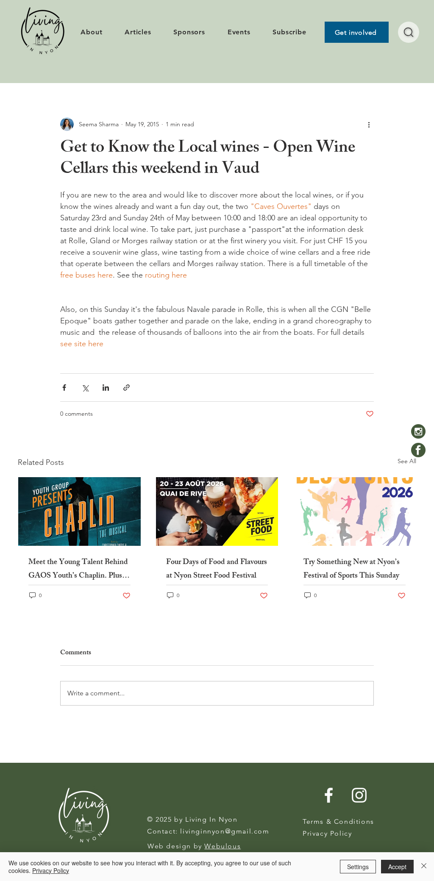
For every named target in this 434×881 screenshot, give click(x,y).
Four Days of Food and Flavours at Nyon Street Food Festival (216, 569)
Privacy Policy (50, 870)
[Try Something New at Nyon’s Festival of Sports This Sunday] (354, 511)
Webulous (222, 846)
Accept (397, 866)
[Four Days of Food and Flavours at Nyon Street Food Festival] (217, 511)
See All (407, 461)
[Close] (424, 866)
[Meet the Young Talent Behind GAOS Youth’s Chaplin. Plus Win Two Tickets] (79, 511)
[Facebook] (418, 450)
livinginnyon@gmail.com (224, 831)
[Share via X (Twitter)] (85, 388)
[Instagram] (418, 431)
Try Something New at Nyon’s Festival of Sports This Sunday (351, 569)
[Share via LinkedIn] (106, 388)
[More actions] (369, 124)
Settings (358, 866)
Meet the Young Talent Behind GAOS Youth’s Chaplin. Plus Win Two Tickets (78, 569)
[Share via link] (126, 388)
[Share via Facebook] (64, 388)
